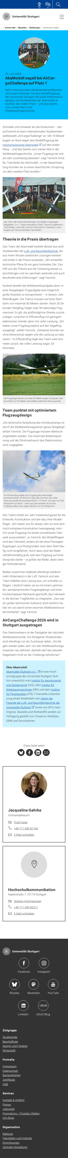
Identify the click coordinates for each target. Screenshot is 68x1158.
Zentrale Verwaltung (15, 1147)
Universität (10, 27)
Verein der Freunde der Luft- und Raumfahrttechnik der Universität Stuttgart (33, 702)
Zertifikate (9, 1079)
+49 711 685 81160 (26, 828)
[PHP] (29, 752)
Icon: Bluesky (14, 984)
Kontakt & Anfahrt (13, 1100)
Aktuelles (22, 27)
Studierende (10, 1037)
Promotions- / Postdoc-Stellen (21, 1113)
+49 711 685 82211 (26, 907)
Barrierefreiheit (11, 1075)
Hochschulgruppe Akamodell (20, 145)
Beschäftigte (10, 1041)
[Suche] (58, 4)
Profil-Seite (20, 822)
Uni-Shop (8, 1118)
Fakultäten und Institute (17, 1138)
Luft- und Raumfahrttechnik (41, 251)
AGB (5, 1084)
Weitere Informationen (27, 901)
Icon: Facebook (24, 963)
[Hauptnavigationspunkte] (61, 16)
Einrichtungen (11, 1142)
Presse (7, 1104)
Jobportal (8, 1109)
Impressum (10, 1066)
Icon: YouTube (53, 984)
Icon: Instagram (44, 963)
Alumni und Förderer (15, 1046)
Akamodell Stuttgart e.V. (21, 671)
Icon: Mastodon (33, 984)
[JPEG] (34, 198)
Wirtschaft (9, 1050)
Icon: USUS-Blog (43, 1005)
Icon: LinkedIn (23, 1005)
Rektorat (8, 1134)
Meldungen (34, 27)
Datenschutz (10, 1071)
